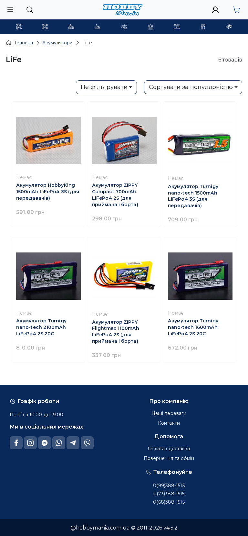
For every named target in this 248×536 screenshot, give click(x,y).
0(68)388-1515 (168, 502)
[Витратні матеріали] (229, 26)
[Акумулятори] (176, 26)
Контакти (169, 423)
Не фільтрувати (104, 87)
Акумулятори (57, 43)
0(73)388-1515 (168, 494)
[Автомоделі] (71, 26)
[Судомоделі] (97, 26)
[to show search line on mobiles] (29, 9)
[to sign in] (215, 9)
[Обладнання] (203, 26)
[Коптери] (45, 26)
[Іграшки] (124, 26)
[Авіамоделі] (18, 26)
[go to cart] (236, 9)
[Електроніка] (150, 26)
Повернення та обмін (169, 458)
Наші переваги (168, 413)
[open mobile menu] (10, 9)
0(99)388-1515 (168, 485)
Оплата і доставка (169, 449)
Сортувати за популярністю (191, 87)
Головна (24, 43)
